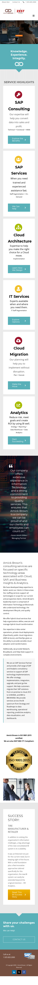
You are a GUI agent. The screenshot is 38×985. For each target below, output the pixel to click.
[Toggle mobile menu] (34, 16)
